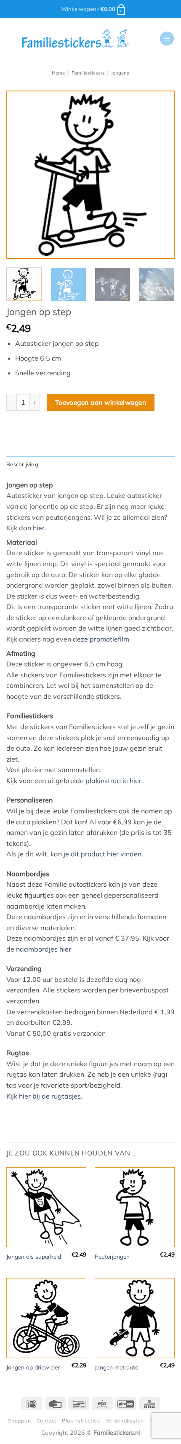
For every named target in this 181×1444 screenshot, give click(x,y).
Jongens (120, 73)
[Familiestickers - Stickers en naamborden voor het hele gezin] (76, 38)
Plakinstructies (81, 1420)
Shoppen (19, 1420)
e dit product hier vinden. (104, 854)
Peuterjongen (112, 1256)
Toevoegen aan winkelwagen (100, 402)
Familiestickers (88, 73)
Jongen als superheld (33, 1256)
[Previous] (20, 175)
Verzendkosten (125, 1420)
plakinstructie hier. (114, 780)
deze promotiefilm (101, 639)
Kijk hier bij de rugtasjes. (44, 1096)
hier (39, 528)
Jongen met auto (116, 1367)
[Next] (160, 175)
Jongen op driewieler (33, 1367)
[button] (93, 9)
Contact (46, 1420)
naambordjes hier (43, 949)
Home (58, 73)
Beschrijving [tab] (22, 464)
